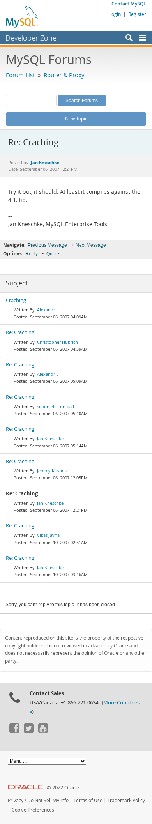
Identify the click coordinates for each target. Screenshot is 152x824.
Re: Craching (20, 332)
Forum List (20, 75)
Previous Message (47, 245)
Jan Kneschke (50, 438)
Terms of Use (88, 800)
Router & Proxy (64, 75)
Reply (31, 253)
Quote (52, 253)
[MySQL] (22, 16)
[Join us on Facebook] (14, 731)
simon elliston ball (55, 406)
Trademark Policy (126, 800)
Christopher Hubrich (57, 342)
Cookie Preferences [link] (33, 810)
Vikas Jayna (48, 535)
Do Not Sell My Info (48, 800)
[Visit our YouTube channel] (43, 731)
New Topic (76, 118)
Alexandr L (47, 310)
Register (137, 14)
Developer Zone (31, 37)
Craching (16, 300)
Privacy (15, 800)
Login (115, 14)
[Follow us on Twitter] (28, 731)
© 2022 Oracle (63, 787)
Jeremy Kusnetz (52, 471)
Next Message (91, 245)
